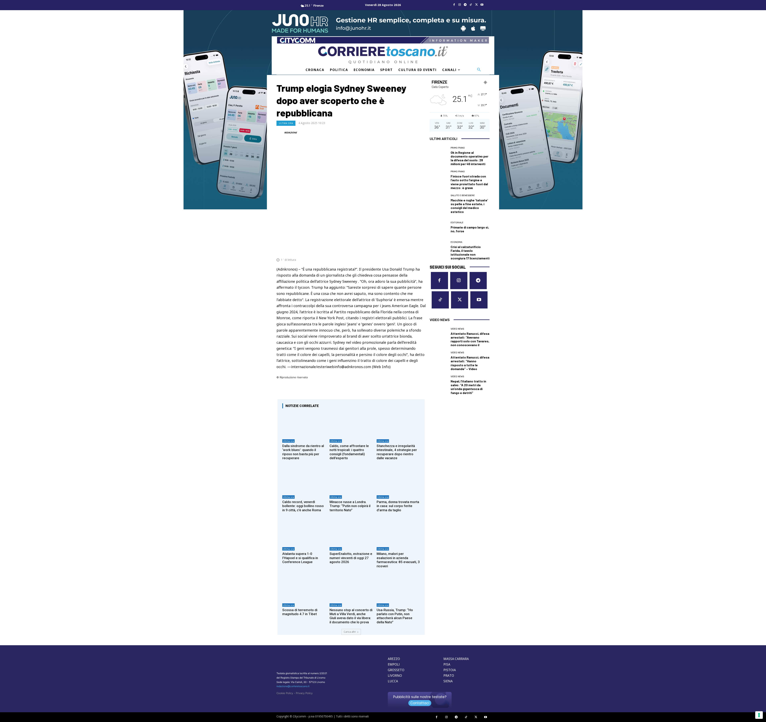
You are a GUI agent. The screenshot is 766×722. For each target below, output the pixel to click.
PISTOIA (449, 670)
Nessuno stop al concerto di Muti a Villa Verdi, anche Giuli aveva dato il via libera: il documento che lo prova (351, 616)
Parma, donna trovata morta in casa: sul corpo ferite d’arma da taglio (398, 506)
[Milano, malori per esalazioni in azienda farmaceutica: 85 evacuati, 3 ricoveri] (398, 532)
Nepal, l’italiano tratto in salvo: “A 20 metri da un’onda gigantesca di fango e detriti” (468, 387)
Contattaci (419, 703)
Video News (457, 329)
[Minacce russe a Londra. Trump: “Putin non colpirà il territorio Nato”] (351, 480)
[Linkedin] (412, 250)
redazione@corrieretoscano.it (292, 686)
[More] (421, 250)
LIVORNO (395, 675)
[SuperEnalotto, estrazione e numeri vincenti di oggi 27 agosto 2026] (351, 532)
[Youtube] (482, 5)
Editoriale (457, 223)
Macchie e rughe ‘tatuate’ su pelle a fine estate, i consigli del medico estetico (469, 206)
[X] (476, 5)
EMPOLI (394, 664)
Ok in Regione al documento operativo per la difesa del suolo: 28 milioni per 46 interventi (469, 158)
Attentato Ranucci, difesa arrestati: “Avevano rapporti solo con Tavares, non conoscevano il (470, 339)
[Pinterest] (394, 250)
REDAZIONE (290, 132)
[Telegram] (465, 5)
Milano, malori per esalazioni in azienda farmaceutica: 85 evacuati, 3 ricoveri (398, 560)
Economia (456, 242)
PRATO (448, 675)
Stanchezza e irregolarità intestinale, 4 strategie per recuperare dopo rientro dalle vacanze (397, 452)
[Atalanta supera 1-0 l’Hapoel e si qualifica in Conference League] (304, 532)
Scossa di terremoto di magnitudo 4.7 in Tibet (299, 612)
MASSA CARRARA (456, 659)
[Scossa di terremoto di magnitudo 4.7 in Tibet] (304, 588)
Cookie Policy (284, 693)
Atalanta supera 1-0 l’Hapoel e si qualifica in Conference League (300, 558)
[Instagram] (459, 5)
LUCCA (393, 681)
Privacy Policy (304, 693)
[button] (479, 70)
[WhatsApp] (403, 250)
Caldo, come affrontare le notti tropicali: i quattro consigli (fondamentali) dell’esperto (349, 452)
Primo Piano (458, 148)
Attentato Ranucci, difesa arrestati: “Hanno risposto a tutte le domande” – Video (470, 363)
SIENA (448, 681)
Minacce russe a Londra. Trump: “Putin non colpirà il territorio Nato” (350, 506)
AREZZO (394, 659)
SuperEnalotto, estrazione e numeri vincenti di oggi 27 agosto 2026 (351, 558)
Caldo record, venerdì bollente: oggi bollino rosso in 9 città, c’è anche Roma (303, 506)
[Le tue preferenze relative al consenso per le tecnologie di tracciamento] (759, 715)
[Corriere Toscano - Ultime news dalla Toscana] (383, 55)
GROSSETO (396, 670)
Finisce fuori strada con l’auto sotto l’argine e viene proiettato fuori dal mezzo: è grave (469, 182)
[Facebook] (454, 5)
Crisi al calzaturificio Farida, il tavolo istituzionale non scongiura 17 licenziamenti (470, 252)
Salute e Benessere (463, 195)
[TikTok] (471, 5)
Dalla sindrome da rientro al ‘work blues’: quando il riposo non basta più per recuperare (303, 452)
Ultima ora (286, 123)
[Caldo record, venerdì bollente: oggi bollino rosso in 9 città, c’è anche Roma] (304, 480)
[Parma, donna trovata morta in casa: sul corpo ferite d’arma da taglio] (398, 480)
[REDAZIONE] (280, 133)
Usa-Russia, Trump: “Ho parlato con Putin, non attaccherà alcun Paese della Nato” (395, 616)
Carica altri (350, 631)
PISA (446, 664)
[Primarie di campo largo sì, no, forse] (439, 227)
